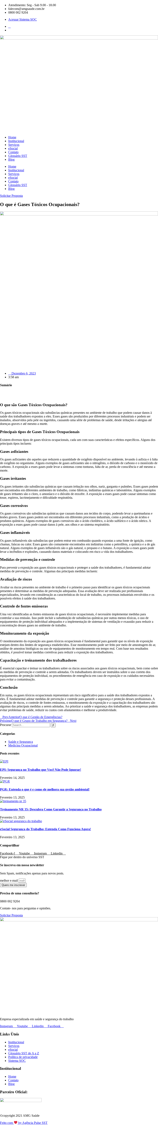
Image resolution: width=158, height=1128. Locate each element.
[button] (79, 393)
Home (12, 137)
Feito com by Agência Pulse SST (24, 1123)
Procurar (5, 725)
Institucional (16, 141)
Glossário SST (17, 156)
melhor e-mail (9, 880)
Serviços (13, 144)
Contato (13, 152)
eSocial (13, 148)
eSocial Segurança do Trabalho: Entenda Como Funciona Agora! (45, 829)
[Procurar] (53, 725)
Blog (11, 159)
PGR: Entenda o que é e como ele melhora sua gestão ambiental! (44, 789)
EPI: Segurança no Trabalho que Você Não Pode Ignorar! (40, 769)
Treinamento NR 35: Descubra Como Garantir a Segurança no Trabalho (51, 809)
